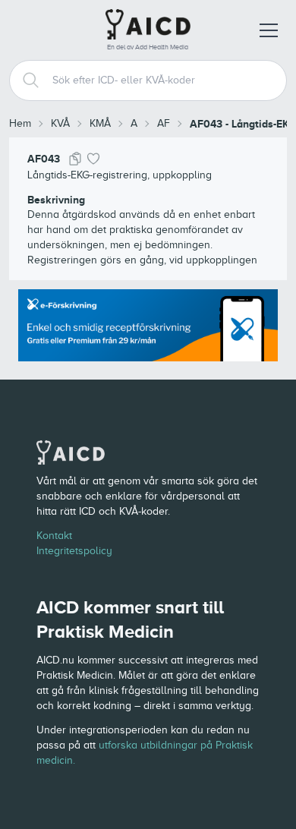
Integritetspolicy (74, 550)
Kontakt (54, 535)
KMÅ (100, 123)
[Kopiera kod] (75, 159)
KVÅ (60, 123)
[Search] (25, 80)
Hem (20, 123)
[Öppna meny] (268, 30)
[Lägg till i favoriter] (93, 159)
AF (163, 123)
